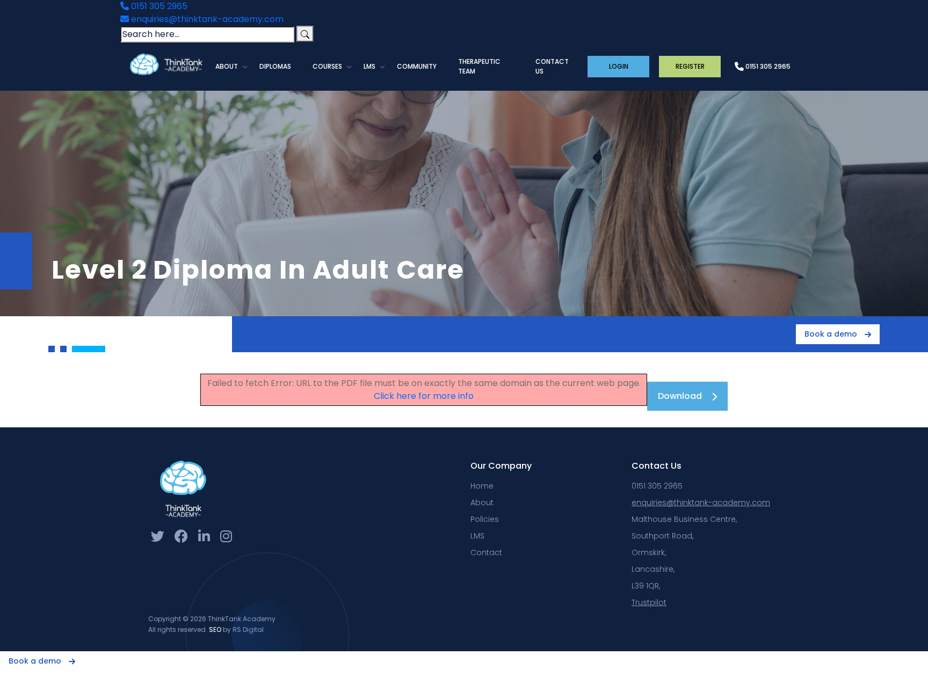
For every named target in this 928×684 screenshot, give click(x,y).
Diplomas (275, 66)
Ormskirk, (649, 552)
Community (417, 66)
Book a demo (831, 334)
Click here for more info (424, 396)
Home (482, 486)
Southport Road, (662, 535)
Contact (486, 552)
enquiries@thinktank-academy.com (206, 19)
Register (690, 66)
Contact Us (552, 66)
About (226, 66)
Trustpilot (649, 602)
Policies (484, 519)
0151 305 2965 (158, 6)
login (618, 66)
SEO (215, 629)
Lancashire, (653, 569)
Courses (327, 66)
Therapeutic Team (479, 66)
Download (680, 396)
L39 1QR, (646, 585)
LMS (369, 66)
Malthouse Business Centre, (684, 519)
